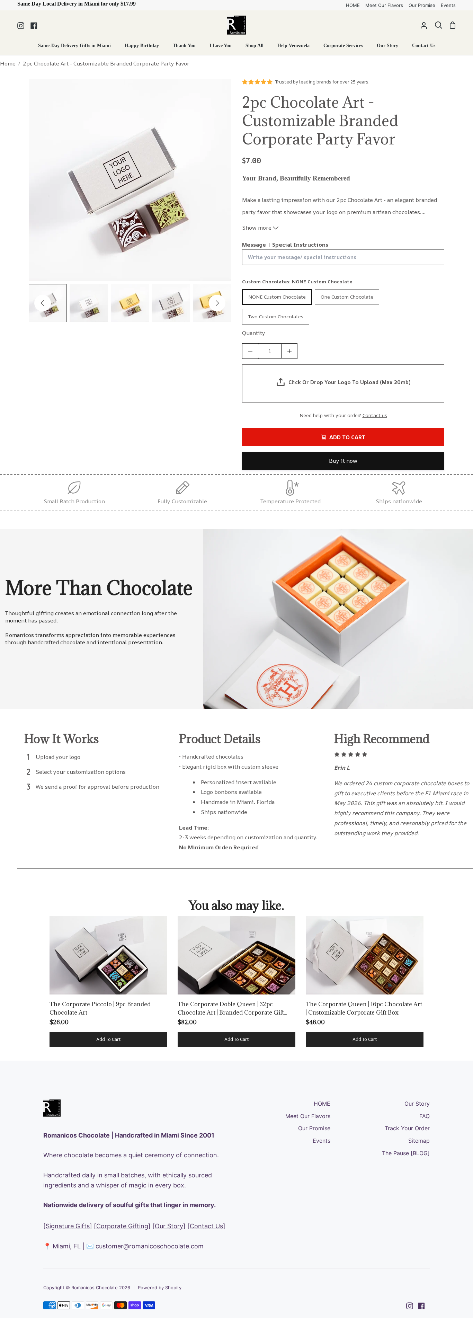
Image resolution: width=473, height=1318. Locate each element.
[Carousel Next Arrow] (217, 303)
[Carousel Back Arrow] (42, 303)
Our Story (169, 1226)
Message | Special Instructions (285, 244)
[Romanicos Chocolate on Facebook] (421, 1305)
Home (8, 63)
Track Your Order (407, 1128)
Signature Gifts (68, 1226)
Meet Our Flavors (307, 1116)
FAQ (424, 1116)
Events (321, 1140)
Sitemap (419, 1140)
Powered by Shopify (159, 1287)
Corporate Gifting (122, 1226)
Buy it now (343, 461)
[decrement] (250, 351)
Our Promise (314, 1128)
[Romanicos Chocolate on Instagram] (409, 1305)
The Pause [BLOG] (406, 1153)
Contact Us (206, 1226)
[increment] (289, 351)
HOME (322, 1103)
